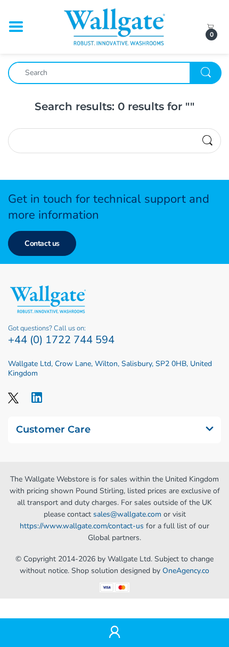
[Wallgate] (114, 26)
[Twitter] (13, 397)
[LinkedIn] (36, 397)
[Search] (207, 141)
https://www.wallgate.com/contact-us (82, 526)
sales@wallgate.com (127, 514)
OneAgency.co (185, 571)
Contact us (42, 243)
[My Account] (114, 633)
